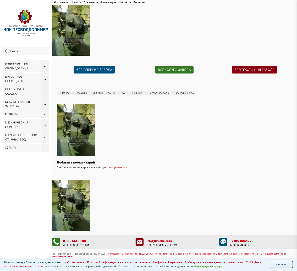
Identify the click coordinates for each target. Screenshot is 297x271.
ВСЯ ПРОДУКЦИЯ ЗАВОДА (254, 69)
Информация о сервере (208, 266)
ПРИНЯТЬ (281, 264)
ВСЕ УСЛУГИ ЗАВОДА (174, 69)
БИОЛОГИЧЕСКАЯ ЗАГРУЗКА (17, 104)
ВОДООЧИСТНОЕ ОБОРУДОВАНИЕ (17, 66)
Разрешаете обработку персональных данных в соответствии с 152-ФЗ (210, 262)
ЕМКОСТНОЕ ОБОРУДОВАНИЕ (16, 79)
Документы (91, 2)
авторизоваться (118, 167)
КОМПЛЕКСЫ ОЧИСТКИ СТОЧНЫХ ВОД (21, 137)
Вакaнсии (139, 2)
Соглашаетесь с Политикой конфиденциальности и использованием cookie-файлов (150, 253)
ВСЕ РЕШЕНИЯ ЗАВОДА (94, 69)
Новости (76, 2)
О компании (61, 2)
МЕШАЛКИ (12, 114)
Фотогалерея (108, 2)
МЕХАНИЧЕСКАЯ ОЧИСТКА (16, 125)
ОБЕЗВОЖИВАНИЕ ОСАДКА (17, 91)
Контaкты (125, 2)
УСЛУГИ (10, 147)
